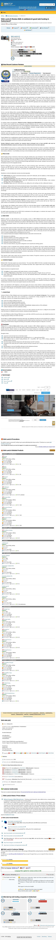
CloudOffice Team (8, 672)
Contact (38, 936)
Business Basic (7, 497)
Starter (5, 456)
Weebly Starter (7, 619)
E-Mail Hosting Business (9, 693)
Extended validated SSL (7, 576)
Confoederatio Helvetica (46, 779)
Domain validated (6, 555)
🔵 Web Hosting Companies (12, 15)
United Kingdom (42, 753)
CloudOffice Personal (8, 662)
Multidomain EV (5, 586)
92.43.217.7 (15, 769)
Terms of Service (7, 381)
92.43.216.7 (22, 768)
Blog (22, 937)
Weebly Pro (6, 629)
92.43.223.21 (12, 776)
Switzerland (33, 753)
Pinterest (25, 937)
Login (49, 7)
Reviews (52, 849)
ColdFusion (6, 487)
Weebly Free (6, 609)
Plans (53, 450)
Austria (11, 753)
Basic (5, 466)
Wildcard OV (4, 596)
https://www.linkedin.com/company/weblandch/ (14, 833)
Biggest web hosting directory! (9, 5)
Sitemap (50, 936)
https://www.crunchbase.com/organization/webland (15, 845)
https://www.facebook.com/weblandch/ (16, 826)
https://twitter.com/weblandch (14, 821)
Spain (27, 753)
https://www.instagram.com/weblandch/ (12, 842)
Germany (18, 753)
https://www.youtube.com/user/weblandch (13, 835)
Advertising (44, 936)
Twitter (20, 937)
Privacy (5, 383)
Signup (52, 7)
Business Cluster (7, 517)
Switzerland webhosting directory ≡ (47, 925)
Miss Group (27, 71)
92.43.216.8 (15, 771)
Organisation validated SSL (8, 565)
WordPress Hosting (8, 530)
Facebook (18, 937)
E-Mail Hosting (7, 683)
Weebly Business (7, 649)
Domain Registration (35, 73)
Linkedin (27, 937)
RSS (30, 937)
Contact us (6, 377)
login (43, 714)
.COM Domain (5, 542)
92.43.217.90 (17, 774)
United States (51, 753)
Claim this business (28, 716)
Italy (23, 753)
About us (5, 379)
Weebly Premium (7, 639)
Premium (6, 476)
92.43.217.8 (15, 772)
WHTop (2, 15)
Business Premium (8, 507)
